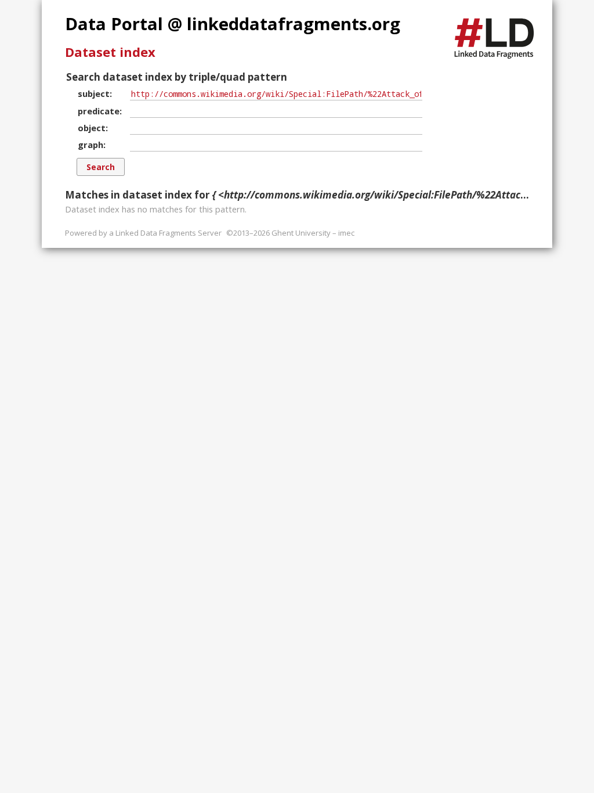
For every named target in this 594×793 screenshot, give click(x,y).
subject (94, 93)
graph (90, 144)
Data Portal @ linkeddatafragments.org (232, 23)
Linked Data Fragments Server (168, 233)
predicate (98, 111)
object (92, 128)
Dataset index (110, 51)
